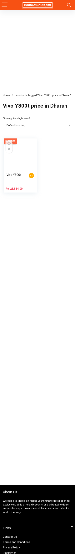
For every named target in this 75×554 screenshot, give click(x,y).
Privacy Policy (11, 547)
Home (6, 95)
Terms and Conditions (16, 542)
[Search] (69, 5)
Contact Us (10, 536)
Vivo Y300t (14, 175)
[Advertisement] (37, 49)
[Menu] (4, 5)
